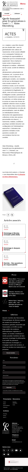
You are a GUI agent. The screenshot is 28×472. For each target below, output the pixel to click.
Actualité (6, 13)
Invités (14, 404)
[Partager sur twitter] (12, 215)
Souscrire (9, 387)
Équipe (4, 403)
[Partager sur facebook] (8, 215)
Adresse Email (6, 375)
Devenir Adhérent (6, 405)
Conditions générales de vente (17, 467)
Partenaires (5, 407)
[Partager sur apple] (20, 450)
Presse (4, 310)
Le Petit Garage (15, 469)
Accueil (4, 7)
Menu (23, 4)
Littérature (17, 13)
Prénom (4, 365)
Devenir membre (11, 353)
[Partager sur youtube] (16, 450)
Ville (3, 370)
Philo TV (4, 417)
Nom (4, 360)
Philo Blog (8, 7)
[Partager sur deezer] (4, 454)
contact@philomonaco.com (17, 441)
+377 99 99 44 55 (15, 436)
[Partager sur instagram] (12, 450)
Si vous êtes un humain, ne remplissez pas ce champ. (13, 390)
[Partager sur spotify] (8, 454)
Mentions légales (7, 467)
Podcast (4, 415)
